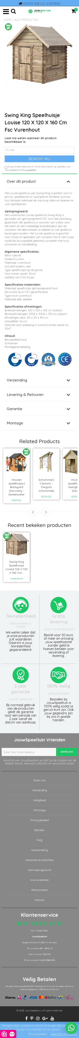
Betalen (39, 830)
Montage (15, 423)
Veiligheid (39, 800)
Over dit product (21, 181)
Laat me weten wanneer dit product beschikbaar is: (31, 140)
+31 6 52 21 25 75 (41, 923)
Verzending (17, 380)
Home (8, 20)
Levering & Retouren (25, 394)
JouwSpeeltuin (33, 1010)
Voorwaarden (39, 880)
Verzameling (39, 850)
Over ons (39, 780)
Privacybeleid (28, 170)
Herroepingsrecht (39, 870)
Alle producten (26, 20)
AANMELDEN (67, 752)
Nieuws (39, 900)
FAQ (40, 840)
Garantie (14, 408)
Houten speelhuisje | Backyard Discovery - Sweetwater (17, 487)
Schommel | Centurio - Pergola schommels (46, 485)
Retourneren (39, 890)
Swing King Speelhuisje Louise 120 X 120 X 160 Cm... (17, 567)
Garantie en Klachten (40, 860)
